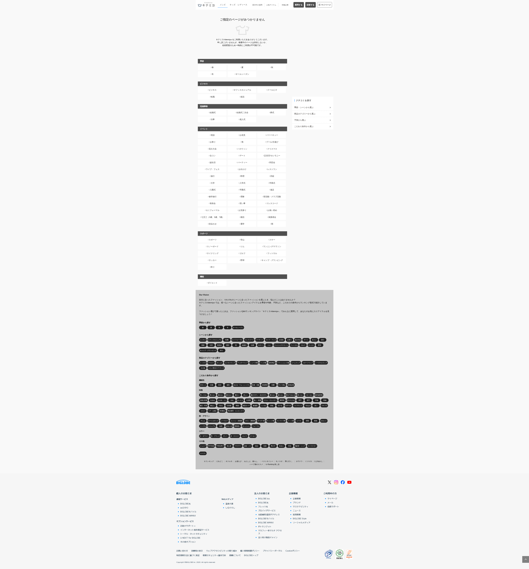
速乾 (228, 385)
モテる (280, 405)
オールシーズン (242, 74)
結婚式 (213, 112)
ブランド (297, 502)
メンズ (223, 5)
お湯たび (238, 461)
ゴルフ (242, 253)
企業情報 (293, 493)
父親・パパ (247, 446)
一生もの (308, 405)
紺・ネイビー (234, 436)
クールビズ (272, 90)
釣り (213, 267)
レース (299, 421)
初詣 (213, 135)
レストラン (272, 169)
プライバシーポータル (272, 550)
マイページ (326, 5)
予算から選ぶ (300, 120)
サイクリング (212, 253)
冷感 (211, 385)
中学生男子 (220, 446)
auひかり (184, 507)
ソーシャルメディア (301, 522)
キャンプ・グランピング (272, 260)
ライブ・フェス (212, 169)
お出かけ (242, 169)
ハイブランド (298, 405)
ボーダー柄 (261, 421)
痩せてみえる (290, 395)
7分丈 (221, 405)
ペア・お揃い (212, 411)
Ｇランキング (209, 461)
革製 (307, 421)
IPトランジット (264, 526)
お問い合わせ (182, 550)
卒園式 (242, 190)
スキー (272, 240)
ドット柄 (291, 421)
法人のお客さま (262, 493)
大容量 (248, 400)
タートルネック (213, 421)
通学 (242, 224)
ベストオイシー (267, 461)
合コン (213, 155)
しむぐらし (230, 507)
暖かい (237, 395)
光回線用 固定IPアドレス (269, 514)
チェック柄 (270, 421)
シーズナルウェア (321, 363)
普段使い (237, 426)
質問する (299, 5)
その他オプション (188, 541)
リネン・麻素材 (250, 421)
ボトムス (219, 363)
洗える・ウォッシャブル (241, 385)
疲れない (229, 395)
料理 (242, 176)
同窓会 (272, 162)
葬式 (272, 112)
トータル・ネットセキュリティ (193, 533)
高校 (272, 176)
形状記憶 (291, 385)
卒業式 (272, 183)
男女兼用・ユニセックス (235, 411)
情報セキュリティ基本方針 (214, 555)
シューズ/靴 (254, 363)
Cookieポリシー (292, 550)
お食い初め (272, 210)
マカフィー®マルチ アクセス (270, 532)
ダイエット (213, 283)
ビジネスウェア (230, 363)
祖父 (256, 446)
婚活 (242, 217)
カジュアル (212, 426)
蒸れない (221, 395)
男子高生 (211, 446)
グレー (225, 436)
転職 (213, 97)
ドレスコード (272, 203)
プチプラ (324, 405)
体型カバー (246, 405)
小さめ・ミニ (222, 400)
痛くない (300, 395)
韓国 (237, 405)
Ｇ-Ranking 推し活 (272, 464)
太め (232, 400)
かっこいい (246, 426)
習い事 (242, 203)
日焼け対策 (203, 400)
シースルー (224, 421)
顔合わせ (213, 224)
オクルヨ (229, 461)
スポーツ (213, 240)
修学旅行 (213, 196)
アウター (211, 363)
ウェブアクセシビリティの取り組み (221, 550)
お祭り (213, 142)
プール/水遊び (272, 142)
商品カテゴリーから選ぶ (304, 114)
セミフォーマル (212, 210)
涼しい (245, 395)
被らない (281, 395)
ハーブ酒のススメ (256, 464)
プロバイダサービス (267, 510)
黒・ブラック (215, 436)
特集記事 (285, 5)
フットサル (272, 253)
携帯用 (282, 400)
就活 (242, 97)
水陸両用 (265, 385)
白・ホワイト (204, 436)
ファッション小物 (283, 363)
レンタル (264, 405)
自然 (220, 426)
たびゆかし (318, 461)
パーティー (242, 162)
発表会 (213, 203)
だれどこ (219, 461)
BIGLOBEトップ (251, 555)
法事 (213, 119)
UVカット (203, 385)
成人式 (242, 119)
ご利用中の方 (330, 493)
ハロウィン (242, 149)
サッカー (213, 260)
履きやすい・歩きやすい (259, 395)
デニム (203, 421)
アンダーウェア (242, 363)
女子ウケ (288, 405)
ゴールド (253, 436)
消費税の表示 (197, 550)
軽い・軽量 (257, 400)
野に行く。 (289, 461)
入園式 (213, 190)
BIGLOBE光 (185, 503)
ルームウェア (295, 363)
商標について (235, 555)
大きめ (212, 400)
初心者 (229, 446)
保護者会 (272, 217)
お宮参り (242, 210)
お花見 (242, 135)
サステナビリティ (300, 506)
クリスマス (272, 149)
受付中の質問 (257, 5)
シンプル (203, 426)
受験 (242, 196)
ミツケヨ (308, 461)
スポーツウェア (307, 363)
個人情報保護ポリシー (250, 550)
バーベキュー (272, 135)
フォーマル (256, 426)
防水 (219, 385)
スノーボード (212, 246)
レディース (242, 5)
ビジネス (213, 90)
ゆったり (240, 400)
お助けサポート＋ (188, 525)
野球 (242, 260)
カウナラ (299, 461)
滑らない (213, 395)
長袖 (324, 400)
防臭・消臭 (256, 385)
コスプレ (203, 453)
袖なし (212, 405)
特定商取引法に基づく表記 (187, 555)
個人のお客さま (184, 493)
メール (330, 502)
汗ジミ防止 (282, 385)
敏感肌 (255, 405)
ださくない (309, 395)
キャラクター (312, 446)
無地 (315, 421)
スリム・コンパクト (270, 400)
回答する (310, 5)
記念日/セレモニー (272, 155)
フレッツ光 (263, 506)
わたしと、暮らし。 (251, 461)
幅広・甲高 (203, 405)
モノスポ (279, 461)
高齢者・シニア (300, 446)
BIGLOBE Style (300, 518)
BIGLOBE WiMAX (188, 515)
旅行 (213, 176)
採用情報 (297, 514)
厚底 (271, 405)
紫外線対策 (319, 395)
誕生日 (213, 162)
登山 (242, 240)
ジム (242, 246)
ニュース (297, 510)
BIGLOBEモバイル (188, 511)
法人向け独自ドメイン (267, 537)
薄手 (308, 400)
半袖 (316, 400)
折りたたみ (291, 400)
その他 (203, 368)
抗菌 (273, 385)
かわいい (324, 421)
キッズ (232, 5)
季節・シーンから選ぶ (304, 107)
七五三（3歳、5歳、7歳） (212, 217)
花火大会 (213, 149)
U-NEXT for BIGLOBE (190, 537)
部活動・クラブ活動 (272, 196)
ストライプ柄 (281, 421)
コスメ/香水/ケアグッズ (216, 368)
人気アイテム (271, 5)
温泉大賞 (229, 503)
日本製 (229, 405)
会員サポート (333, 506)
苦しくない (203, 395)
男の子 (273, 446)
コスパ (203, 411)
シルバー (245, 436)
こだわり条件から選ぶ (304, 126)
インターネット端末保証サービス (194, 529)
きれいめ (229, 426)
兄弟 (264, 446)
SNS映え (222, 411)
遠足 (272, 190)
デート (242, 155)
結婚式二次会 (242, 112)
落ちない (273, 395)
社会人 (281, 446)
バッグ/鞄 (263, 363)
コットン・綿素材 (236, 421)
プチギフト (238, 446)
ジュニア (203, 446)
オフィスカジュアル (242, 90)
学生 (289, 446)
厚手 (300, 400)
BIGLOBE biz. (264, 498)
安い (316, 405)
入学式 (242, 183)
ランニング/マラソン (272, 246)
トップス (203, 363)
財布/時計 (271, 363)
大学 (213, 183)
